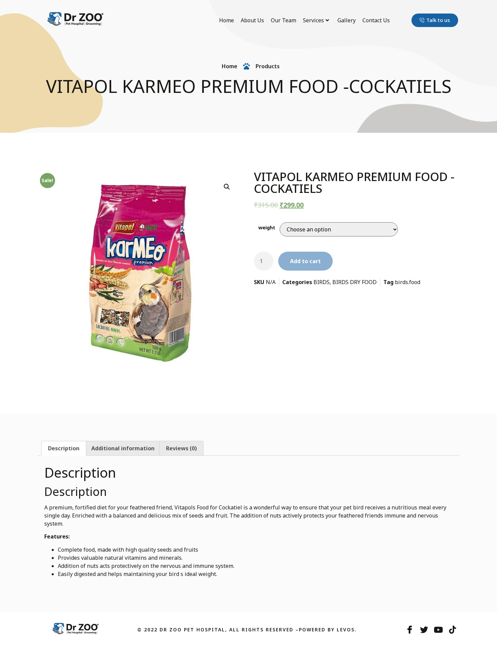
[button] (434, 20)
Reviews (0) (181, 448)
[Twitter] (424, 630)
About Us (252, 20)
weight (266, 227)
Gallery (346, 20)
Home (226, 20)
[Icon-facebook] (410, 630)
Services (313, 20)
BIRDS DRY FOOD (354, 282)
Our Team (283, 20)
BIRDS (321, 282)
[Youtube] (438, 630)
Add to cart (305, 261)
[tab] (63, 448)
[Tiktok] (452, 630)
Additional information (123, 448)
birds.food (407, 282)
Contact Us (376, 20)
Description (63, 448)
